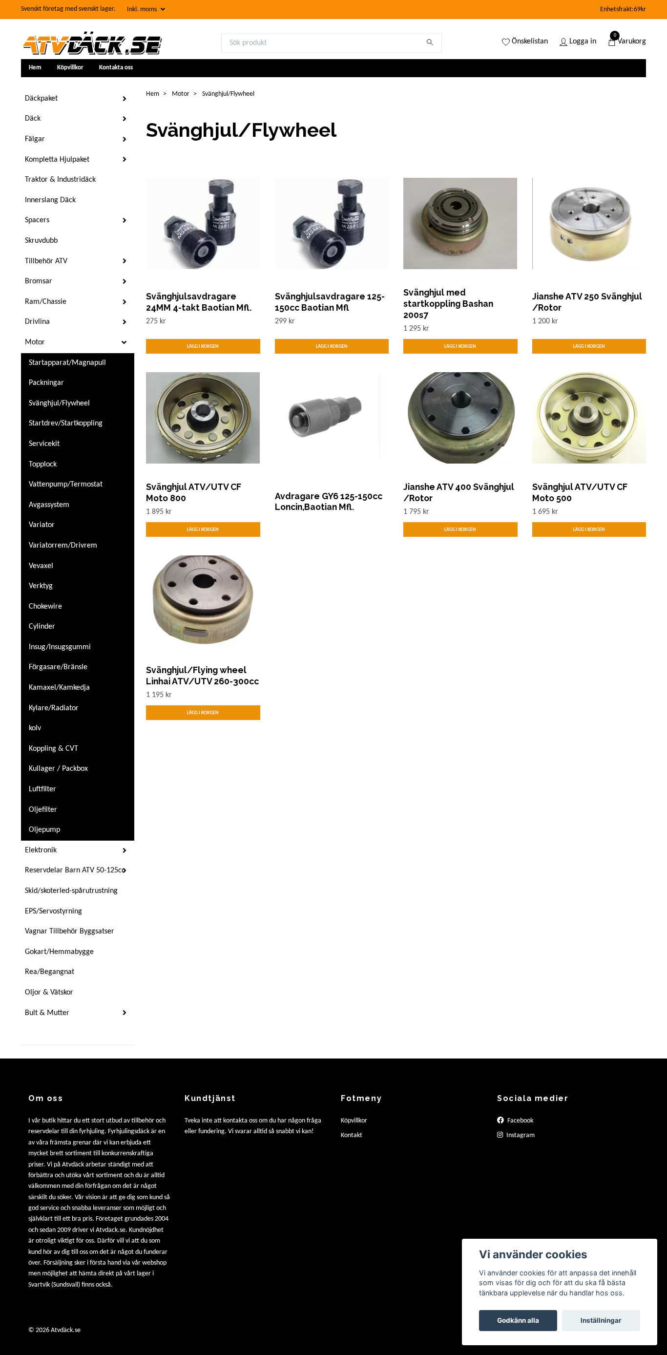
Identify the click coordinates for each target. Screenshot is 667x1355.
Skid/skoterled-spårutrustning (71, 891)
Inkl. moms (142, 9)
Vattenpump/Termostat (66, 484)
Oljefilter (43, 810)
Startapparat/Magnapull (67, 363)
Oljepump (44, 830)
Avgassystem (49, 505)
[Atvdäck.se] (92, 43)
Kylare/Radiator (54, 708)
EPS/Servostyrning (53, 911)
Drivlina (37, 322)
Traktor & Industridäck (60, 180)
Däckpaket (41, 99)
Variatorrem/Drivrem (63, 546)
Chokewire (45, 607)
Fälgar (35, 139)
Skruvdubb (41, 241)
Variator (42, 525)
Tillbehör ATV (46, 261)
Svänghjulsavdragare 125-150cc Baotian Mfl (330, 302)
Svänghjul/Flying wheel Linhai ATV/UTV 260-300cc (202, 675)
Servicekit (44, 444)
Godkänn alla (518, 1320)
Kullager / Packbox (58, 769)
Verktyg (41, 586)
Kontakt (351, 1135)
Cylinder (42, 627)
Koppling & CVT (53, 749)
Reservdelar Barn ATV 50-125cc (75, 870)
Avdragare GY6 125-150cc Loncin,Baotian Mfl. (328, 501)
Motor (35, 342)
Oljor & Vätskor (49, 992)
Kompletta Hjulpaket (57, 160)
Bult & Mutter (47, 1013)
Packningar (46, 383)
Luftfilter (42, 789)
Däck (33, 119)
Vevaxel (41, 566)
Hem (35, 67)
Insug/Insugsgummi (60, 647)
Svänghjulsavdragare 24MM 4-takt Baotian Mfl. (198, 302)
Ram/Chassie (45, 302)
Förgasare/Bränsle (58, 667)
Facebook (519, 1120)
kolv (35, 728)
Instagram (520, 1135)
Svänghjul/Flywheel (59, 403)
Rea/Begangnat (49, 972)
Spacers (37, 220)
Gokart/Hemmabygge (59, 952)
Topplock (43, 464)
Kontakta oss (116, 67)
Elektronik (41, 850)
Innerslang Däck (50, 200)
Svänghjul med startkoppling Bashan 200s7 (448, 303)
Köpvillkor (70, 67)
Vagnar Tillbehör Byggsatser (69, 931)
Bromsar (38, 281)
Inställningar (601, 1320)
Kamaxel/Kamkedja (59, 688)
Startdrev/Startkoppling (66, 423)
